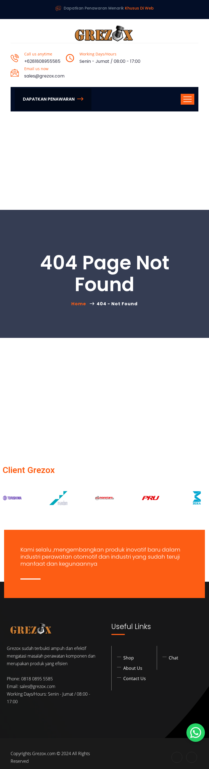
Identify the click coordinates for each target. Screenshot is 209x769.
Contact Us (134, 678)
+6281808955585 (42, 61)
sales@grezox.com (44, 76)
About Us (132, 668)
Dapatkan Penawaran (49, 99)
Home (79, 304)
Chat (173, 658)
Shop (128, 658)
